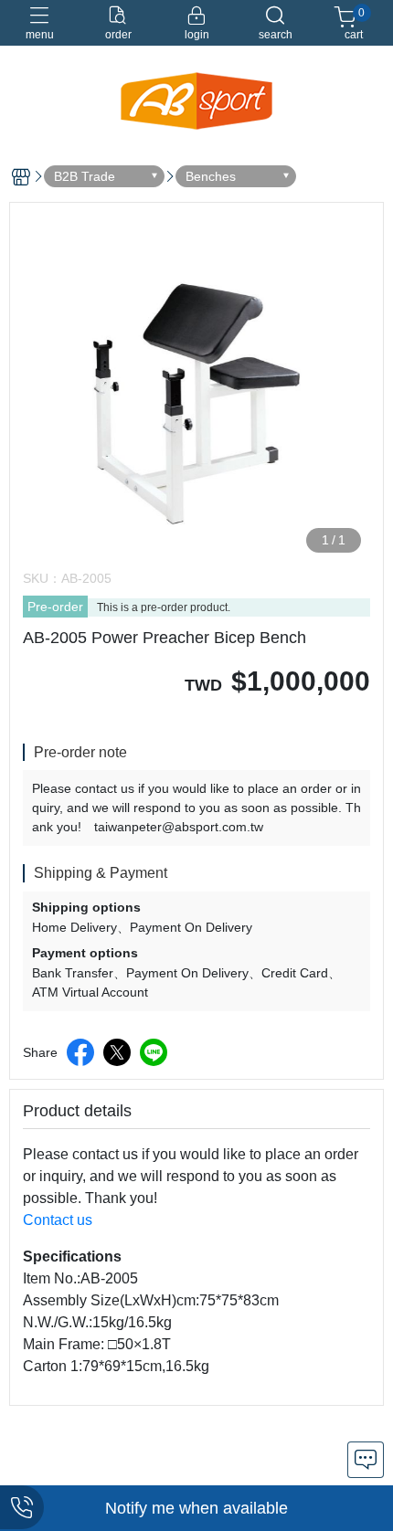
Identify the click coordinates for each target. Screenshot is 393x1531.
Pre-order (55, 606)
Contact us (57, 1220)
